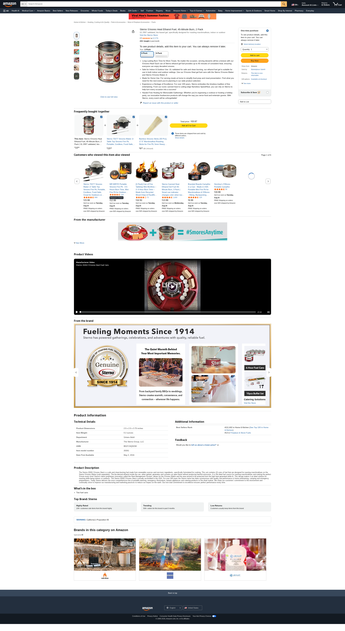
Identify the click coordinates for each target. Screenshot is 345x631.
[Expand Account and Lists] (317, 5)
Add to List (244, 102)
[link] (121, 125)
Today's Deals (112, 11)
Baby (220, 11)
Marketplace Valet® (258, 69)
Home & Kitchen (80, 22)
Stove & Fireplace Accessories (138, 22)
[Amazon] (10, 4)
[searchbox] (154, 4)
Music (168, 11)
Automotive (210, 11)
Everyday (310, 11)
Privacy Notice (152, 616)
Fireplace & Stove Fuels (240, 433)
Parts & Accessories (118, 22)
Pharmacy (299, 11)
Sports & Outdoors (254, 11)
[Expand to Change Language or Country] (180, 608)
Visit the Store (250, 403)
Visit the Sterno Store (149, 35)
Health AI (15, 11)
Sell (142, 11)
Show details (179, 138)
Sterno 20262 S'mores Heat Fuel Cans (92, 265)
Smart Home (269, 11)
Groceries (85, 11)
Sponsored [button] (77, 535)
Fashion (149, 11)
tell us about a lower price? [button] (204, 445)
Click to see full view (109, 97)
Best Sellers (58, 11)
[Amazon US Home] (147, 609)
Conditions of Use (138, 616)
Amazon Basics (43, 11)
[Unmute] (268, 312)
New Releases (72, 11)
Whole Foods (97, 11)
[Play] (76, 312)
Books (122, 11)
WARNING (80, 520)
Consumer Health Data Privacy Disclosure (175, 616)
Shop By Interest (285, 11)
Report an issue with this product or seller (160, 103)
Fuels (154, 22)
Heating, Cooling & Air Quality (98, 22)
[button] (6, 10)
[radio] (76, 35)
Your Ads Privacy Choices (202, 616)
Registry (159, 11)
